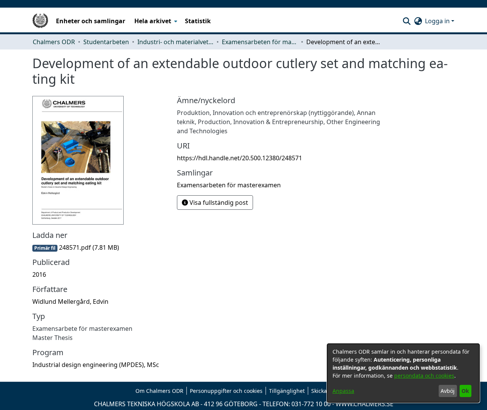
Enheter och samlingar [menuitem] (90, 21)
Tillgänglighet (287, 390)
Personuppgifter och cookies (226, 390)
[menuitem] (155, 21)
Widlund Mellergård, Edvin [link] (70, 301)
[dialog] (403, 373)
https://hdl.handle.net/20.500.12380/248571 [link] (239, 158)
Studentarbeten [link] (106, 42)
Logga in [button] (438, 21)
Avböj (448, 390)
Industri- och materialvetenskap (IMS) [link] (175, 42)
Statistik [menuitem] (198, 21)
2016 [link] (39, 274)
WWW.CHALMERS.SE (364, 404)
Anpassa (343, 390)
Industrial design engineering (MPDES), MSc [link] (95, 365)
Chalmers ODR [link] (54, 42)
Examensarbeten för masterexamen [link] (260, 42)
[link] (75, 247)
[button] (406, 21)
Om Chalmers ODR (159, 390)
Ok (465, 390)
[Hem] (40, 21)
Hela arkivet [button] (152, 21)
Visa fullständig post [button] (218, 202)
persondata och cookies (424, 375)
